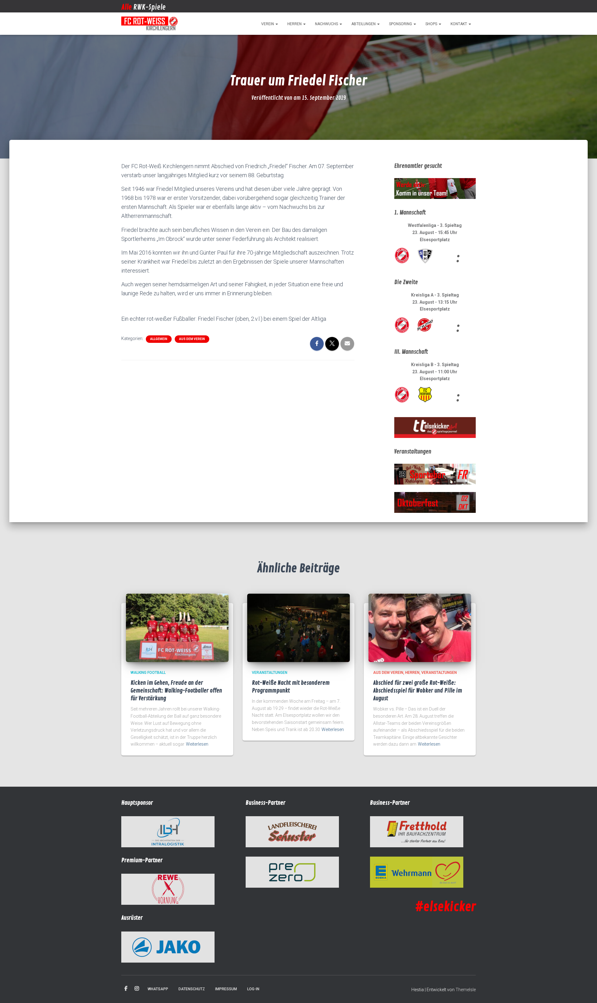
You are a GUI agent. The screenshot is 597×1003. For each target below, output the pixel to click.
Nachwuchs (327, 24)
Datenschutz (191, 989)
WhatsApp (158, 989)
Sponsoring (401, 24)
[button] (276, 24)
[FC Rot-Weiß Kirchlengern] (150, 23)
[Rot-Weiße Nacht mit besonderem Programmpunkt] (298, 627)
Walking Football (148, 672)
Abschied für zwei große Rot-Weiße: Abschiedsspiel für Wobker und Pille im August (417, 690)
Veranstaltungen (269, 672)
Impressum (226, 989)
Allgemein (158, 339)
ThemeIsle (466, 989)
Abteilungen (364, 24)
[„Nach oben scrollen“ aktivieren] (585, 990)
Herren (295, 24)
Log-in (253, 989)
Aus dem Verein (192, 339)
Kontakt (459, 24)
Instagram (137, 989)
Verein (268, 24)
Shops (431, 24)
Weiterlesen (197, 744)
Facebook (126, 989)
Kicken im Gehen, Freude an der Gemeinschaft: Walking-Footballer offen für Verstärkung (176, 690)
